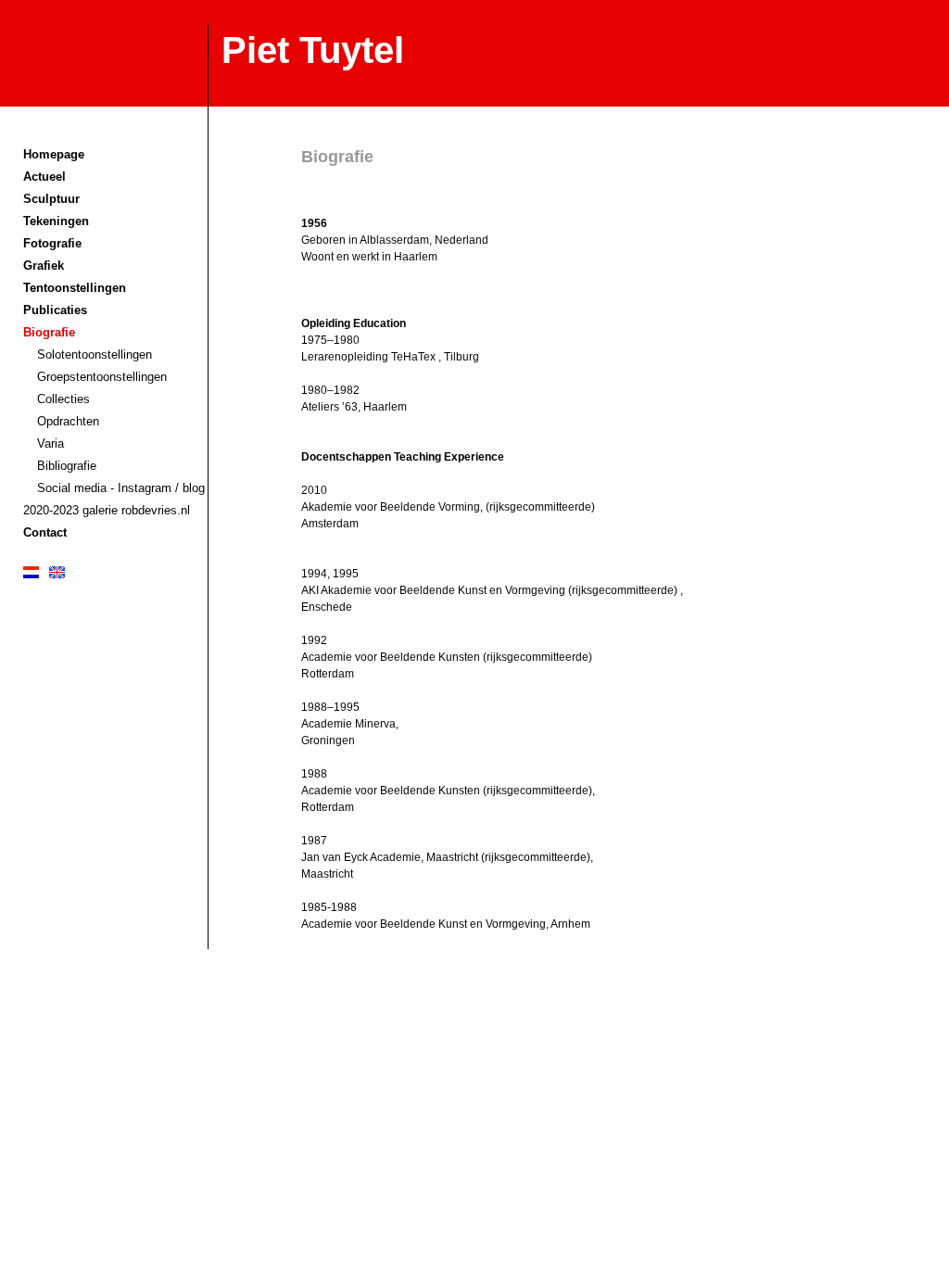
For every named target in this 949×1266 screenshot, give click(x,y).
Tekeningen (56, 221)
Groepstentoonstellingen (102, 377)
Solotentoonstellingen (94, 354)
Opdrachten (68, 421)
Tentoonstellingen (74, 288)
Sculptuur (51, 199)
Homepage (53, 154)
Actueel (44, 177)
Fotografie (52, 243)
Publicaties (55, 310)
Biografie (49, 332)
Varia (50, 443)
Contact (45, 532)
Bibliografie (66, 466)
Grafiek (43, 265)
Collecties (63, 399)
